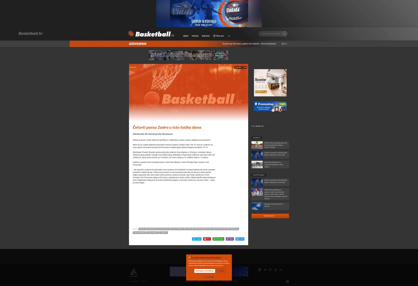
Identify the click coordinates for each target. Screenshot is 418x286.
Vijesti (185, 36)
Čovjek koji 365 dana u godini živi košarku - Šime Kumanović (233, 43)
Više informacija (209, 277)
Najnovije (256, 138)
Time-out (220, 36)
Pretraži (284, 33)
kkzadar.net (259, 126)
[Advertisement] (188, 207)
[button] (229, 35)
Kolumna (206, 36)
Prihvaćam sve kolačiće (205, 271)
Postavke (221, 271)
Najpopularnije (259, 175)
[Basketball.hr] (150, 34)
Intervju (195, 36)
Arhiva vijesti (269, 216)
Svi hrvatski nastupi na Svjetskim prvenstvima (286, 43)
